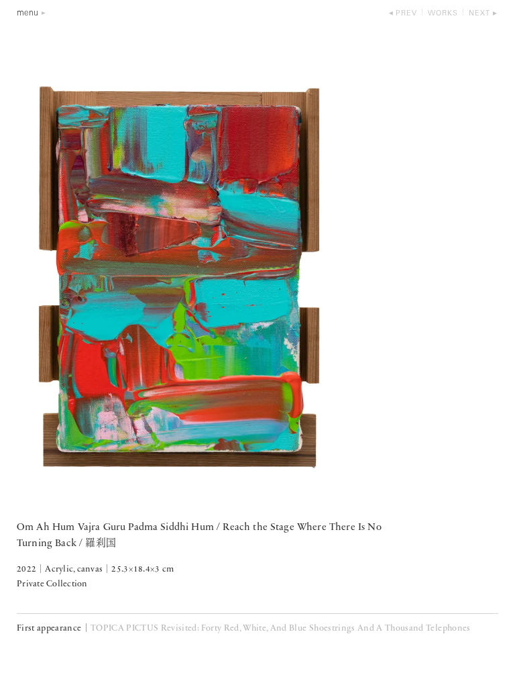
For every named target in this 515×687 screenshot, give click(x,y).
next (479, 13)
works (443, 13)
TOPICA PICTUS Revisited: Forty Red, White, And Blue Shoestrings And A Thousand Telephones (281, 628)
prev (406, 13)
